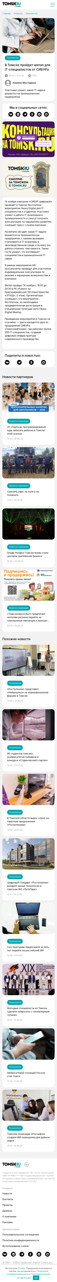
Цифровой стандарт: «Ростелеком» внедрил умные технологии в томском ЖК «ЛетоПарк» (27, 886)
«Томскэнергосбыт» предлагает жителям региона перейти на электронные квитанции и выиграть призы (28, 617)
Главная (6, 13)
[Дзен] (39, 114)
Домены (7, 1210)
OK (36, 1278)
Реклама (7, 1222)
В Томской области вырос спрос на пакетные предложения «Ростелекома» (28, 821)
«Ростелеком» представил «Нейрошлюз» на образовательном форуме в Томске (27, 692)
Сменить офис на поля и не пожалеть (23, 493)
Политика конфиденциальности (20, 1240)
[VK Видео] (18, 114)
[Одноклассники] (32, 114)
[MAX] (46, 114)
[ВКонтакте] (10, 114)
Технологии (32, 13)
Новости (18, 13)
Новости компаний (18, 421)
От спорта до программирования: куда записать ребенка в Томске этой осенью (26, 430)
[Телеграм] (25, 114)
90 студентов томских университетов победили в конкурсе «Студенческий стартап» (27, 757)
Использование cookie (15, 1246)
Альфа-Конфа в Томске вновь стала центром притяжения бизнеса (27, 554)
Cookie (21, 1268)
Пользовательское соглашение (20, 1234)
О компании (9, 1216)
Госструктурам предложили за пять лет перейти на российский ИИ (28, 948)
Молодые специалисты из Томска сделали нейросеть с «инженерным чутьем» (28, 1011)
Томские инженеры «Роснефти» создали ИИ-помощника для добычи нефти (28, 1137)
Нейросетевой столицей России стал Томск (26, 1074)
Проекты (7, 1204)
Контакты (7, 1199)
